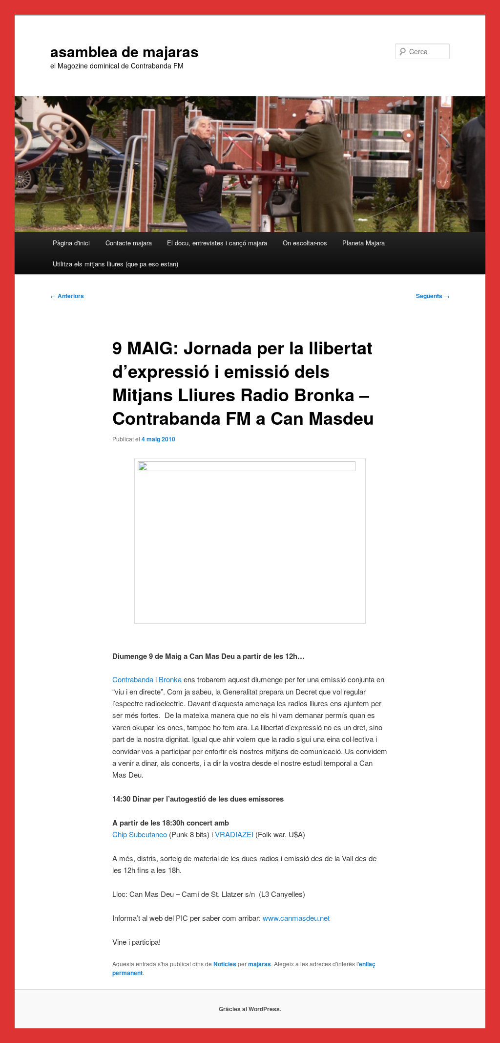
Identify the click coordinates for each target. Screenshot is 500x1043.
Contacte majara (128, 242)
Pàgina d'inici (71, 242)
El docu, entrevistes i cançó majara (217, 242)
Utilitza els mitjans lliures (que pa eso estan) (115, 263)
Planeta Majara (363, 242)
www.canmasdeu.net (296, 918)
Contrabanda (132, 679)
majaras (259, 963)
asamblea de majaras (124, 51)
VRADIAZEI (234, 834)
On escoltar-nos (305, 242)
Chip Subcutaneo (139, 834)
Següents (433, 295)
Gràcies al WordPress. (250, 1008)
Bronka (170, 679)
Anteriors (67, 295)
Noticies (224, 963)
